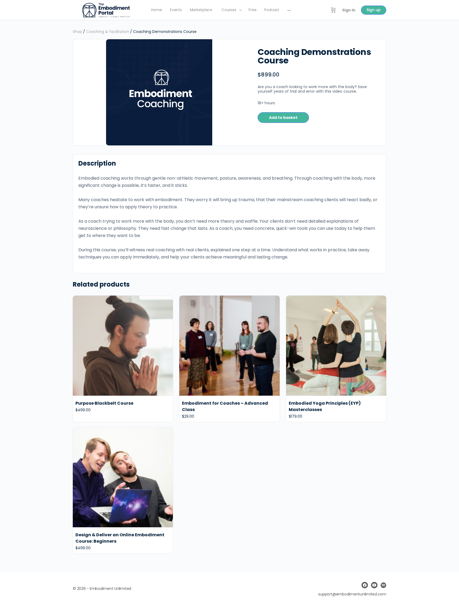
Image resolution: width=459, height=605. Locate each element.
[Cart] (333, 10)
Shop (77, 31)
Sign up (374, 9)
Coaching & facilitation (107, 31)
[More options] (289, 10)
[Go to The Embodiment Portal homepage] (106, 9)
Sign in (348, 10)
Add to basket (283, 117)
